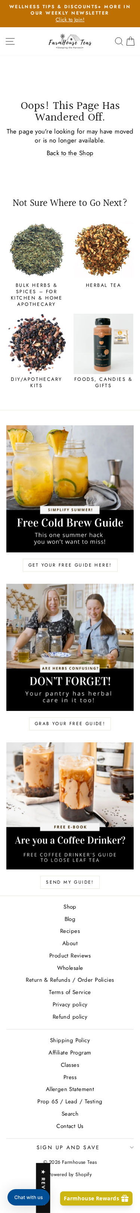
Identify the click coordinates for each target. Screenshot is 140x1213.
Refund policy (70, 1017)
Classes (70, 1065)
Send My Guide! (70, 882)
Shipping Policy (70, 1040)
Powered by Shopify (70, 1174)
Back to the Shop (70, 152)
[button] (28, 1197)
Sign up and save (68, 1147)
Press (70, 1077)
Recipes (70, 931)
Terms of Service (70, 992)
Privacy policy (70, 1004)
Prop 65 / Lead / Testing (69, 1101)
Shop (70, 907)
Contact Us (69, 1126)
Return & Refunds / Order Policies (70, 980)
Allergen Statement (70, 1089)
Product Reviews (70, 956)
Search (70, 1114)
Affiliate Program (70, 1053)
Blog (70, 919)
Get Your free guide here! (70, 565)
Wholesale (70, 968)
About (70, 943)
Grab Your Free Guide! (70, 723)
